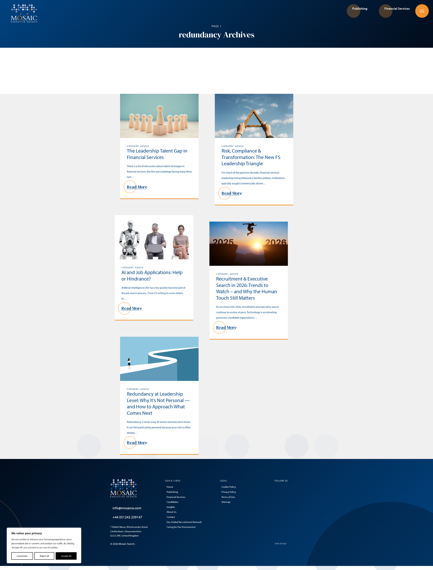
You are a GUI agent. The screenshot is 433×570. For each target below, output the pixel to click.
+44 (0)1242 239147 (127, 517)
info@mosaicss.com (126, 508)
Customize (22, 555)
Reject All (44, 555)
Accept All (66, 555)
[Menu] (422, 11)
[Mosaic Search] (24, 13)
